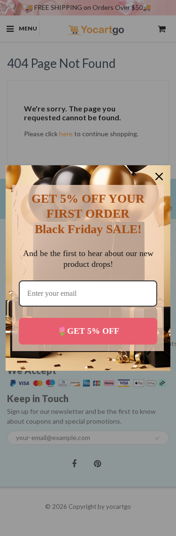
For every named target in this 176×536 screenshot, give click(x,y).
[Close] (159, 176)
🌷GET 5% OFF (88, 331)
